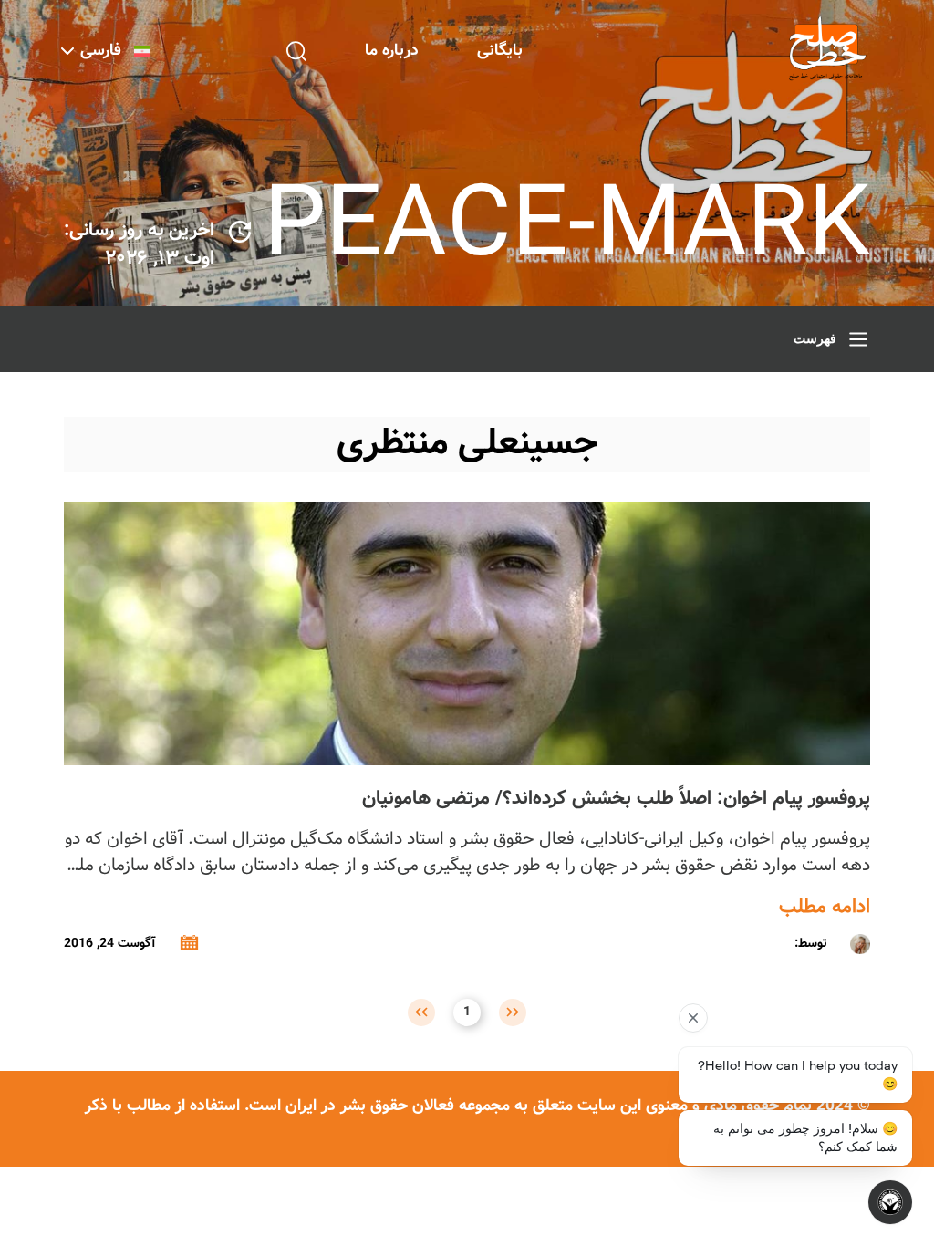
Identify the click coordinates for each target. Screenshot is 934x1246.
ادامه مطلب (824, 907)
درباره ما (392, 50)
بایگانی (500, 50)
